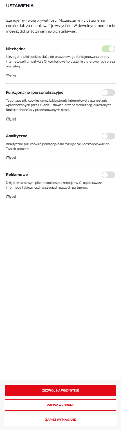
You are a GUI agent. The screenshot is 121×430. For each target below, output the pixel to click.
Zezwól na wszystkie (60, 390)
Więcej (11, 75)
